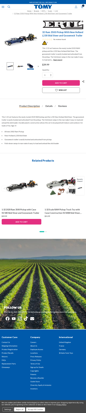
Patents (33, 374)
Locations (34, 353)
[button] (63, 39)
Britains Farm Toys (66, 353)
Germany (62, 349)
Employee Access (36, 349)
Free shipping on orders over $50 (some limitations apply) (43, 2)
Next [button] (38, 66)
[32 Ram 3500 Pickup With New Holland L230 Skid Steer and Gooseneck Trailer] (79, 188)
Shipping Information (9, 346)
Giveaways (6, 367)
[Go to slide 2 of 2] (45, 231)
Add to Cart (21, 222)
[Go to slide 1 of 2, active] (42, 231)
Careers (33, 342)
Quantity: (45, 70)
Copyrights (34, 371)
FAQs (4, 360)
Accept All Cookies (35, 409)
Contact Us (6, 342)
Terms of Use (35, 364)
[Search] (9, 6)
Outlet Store (35, 382)
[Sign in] (76, 7)
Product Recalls (7, 353)
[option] (79, 189)
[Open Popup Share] (83, 81)
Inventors (34, 389)
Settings (7, 409)
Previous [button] (2, 66)
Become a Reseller (37, 378)
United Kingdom (65, 342)
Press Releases (36, 357)
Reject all (19, 409)
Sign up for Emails (37, 367)
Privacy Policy (35, 360)
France (61, 346)
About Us (33, 346)
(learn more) (57, 60)
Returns (5, 357)
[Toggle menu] (3, 7)
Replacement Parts (9, 364)
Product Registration (10, 349)
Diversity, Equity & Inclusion (40, 385)
